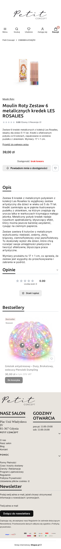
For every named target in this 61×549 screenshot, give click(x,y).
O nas (3, 440)
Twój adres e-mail (9, 505)
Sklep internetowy (27, 545)
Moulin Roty (8, 99)
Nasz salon (5, 443)
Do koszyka (14, 380)
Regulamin (5, 475)
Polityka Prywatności (10, 478)
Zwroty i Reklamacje (10, 468)
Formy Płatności (8, 462)
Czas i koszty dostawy (11, 465)
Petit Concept (9, 40)
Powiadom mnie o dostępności (28, 168)
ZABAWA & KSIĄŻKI (26, 40)
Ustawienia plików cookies (13, 481)
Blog (2, 446)
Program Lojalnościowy (12, 471)
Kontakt (4, 449)
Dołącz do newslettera (16, 513)
